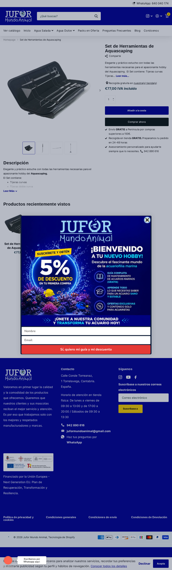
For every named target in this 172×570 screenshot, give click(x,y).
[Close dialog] (147, 220)
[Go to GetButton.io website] (8, 567)
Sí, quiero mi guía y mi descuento (86, 349)
